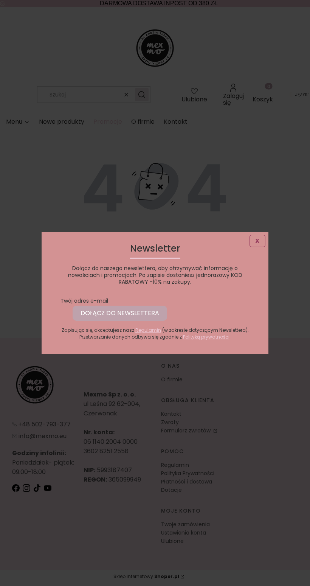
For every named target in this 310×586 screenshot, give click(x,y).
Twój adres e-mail (84, 300)
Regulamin (148, 330)
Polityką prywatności (206, 337)
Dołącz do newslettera (120, 313)
